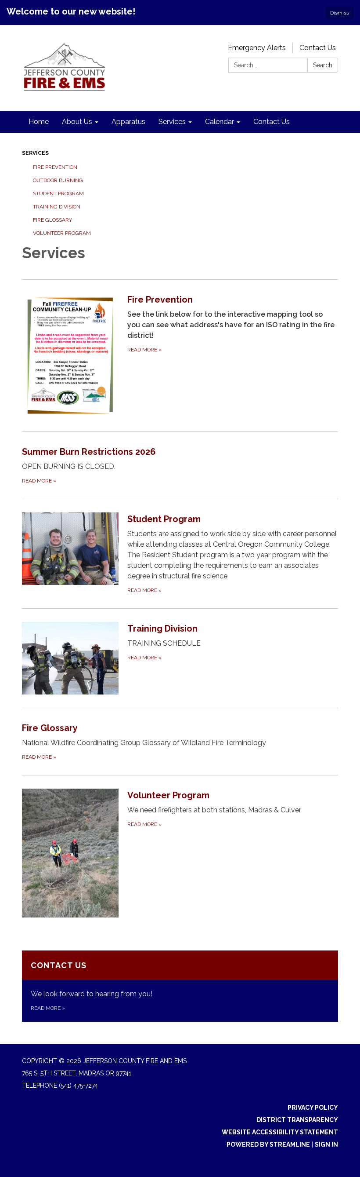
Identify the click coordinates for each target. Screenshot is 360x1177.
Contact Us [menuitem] (271, 121)
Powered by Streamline (268, 1144)
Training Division (56, 207)
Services (35, 153)
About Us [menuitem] (77, 121)
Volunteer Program (62, 233)
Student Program (58, 193)
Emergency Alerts (257, 48)
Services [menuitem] (172, 121)
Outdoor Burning (58, 180)
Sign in (326, 1144)
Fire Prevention (55, 167)
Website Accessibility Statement (280, 1132)
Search (322, 65)
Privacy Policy (313, 1107)
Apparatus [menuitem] (128, 121)
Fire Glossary (52, 220)
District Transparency (297, 1119)
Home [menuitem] (39, 121)
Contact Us (317, 48)
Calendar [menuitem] (219, 121)
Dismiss (339, 13)
